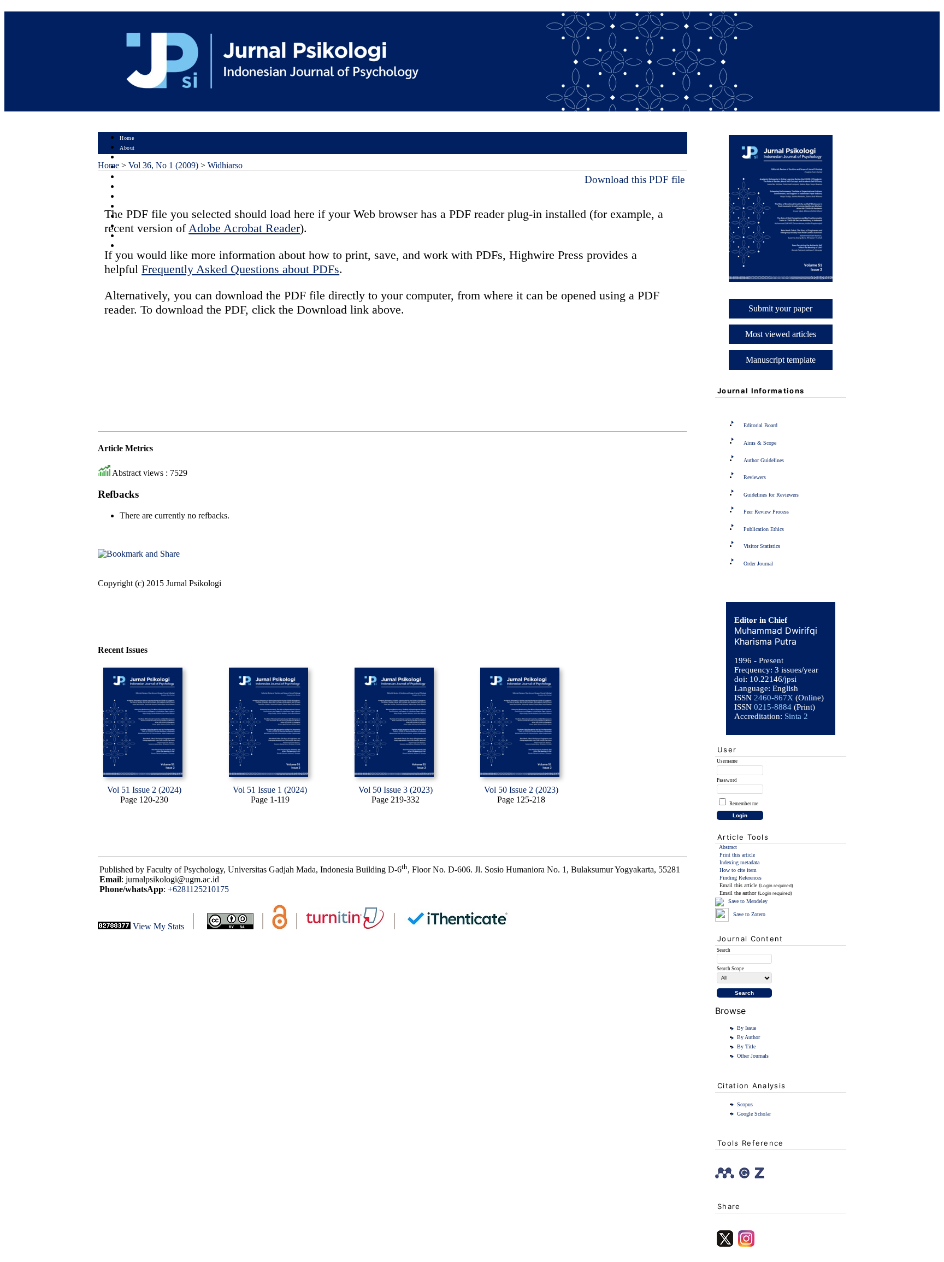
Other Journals (753, 1056)
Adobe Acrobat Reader (244, 228)
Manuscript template (781, 359)
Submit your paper (780, 308)
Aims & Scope (760, 443)
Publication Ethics (764, 529)
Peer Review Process (766, 512)
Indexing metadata (739, 862)
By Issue (746, 1028)
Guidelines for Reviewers (771, 495)
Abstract (728, 847)
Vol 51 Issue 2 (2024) (144, 789)
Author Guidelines (764, 460)
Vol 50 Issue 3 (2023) (395, 789)
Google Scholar (754, 1114)
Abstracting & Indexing (149, 236)
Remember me (743, 803)
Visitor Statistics (762, 546)
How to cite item (738, 870)
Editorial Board (760, 425)
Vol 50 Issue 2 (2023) (521, 789)
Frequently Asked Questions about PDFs (240, 269)
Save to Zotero (748, 914)
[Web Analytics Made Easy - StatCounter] (114, 926)
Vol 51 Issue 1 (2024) (270, 789)
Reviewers (755, 477)
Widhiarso (225, 165)
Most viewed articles (780, 334)
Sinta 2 (796, 716)
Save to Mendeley (748, 901)
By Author (748, 1037)
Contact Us (133, 246)
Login (127, 158)
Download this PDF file (635, 179)
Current (129, 187)
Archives (130, 197)
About (127, 148)
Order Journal (758, 564)
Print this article (737, 855)
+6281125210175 (198, 889)
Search (127, 177)
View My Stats (158, 926)
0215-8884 (773, 707)
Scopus (745, 1104)
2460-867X (773, 697)
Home (127, 138)
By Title (746, 1046)
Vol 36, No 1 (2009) (163, 165)
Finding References (740, 878)
